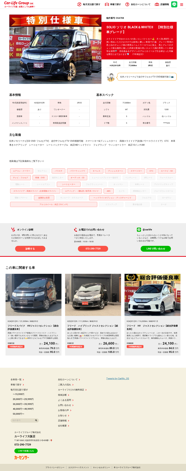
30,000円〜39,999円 (23, 404)
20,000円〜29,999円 (23, 399)
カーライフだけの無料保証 (71, 389)
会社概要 (62, 425)
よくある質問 (64, 400)
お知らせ (62, 415)
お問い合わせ (64, 405)
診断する (30, 248)
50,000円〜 (18, 414)
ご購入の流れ (64, 384)
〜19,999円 (18, 394)
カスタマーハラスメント (78, 467)
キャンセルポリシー (101, 467)
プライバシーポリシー (54, 467)
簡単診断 (62, 395)
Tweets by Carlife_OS (117, 378)
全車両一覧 (16, 379)
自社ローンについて (68, 379)
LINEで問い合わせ (155, 248)
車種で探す (16, 384)
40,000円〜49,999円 (23, 409)
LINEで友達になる (26, 451)
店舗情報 (62, 420)
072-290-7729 (93, 248)
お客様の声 (63, 410)
